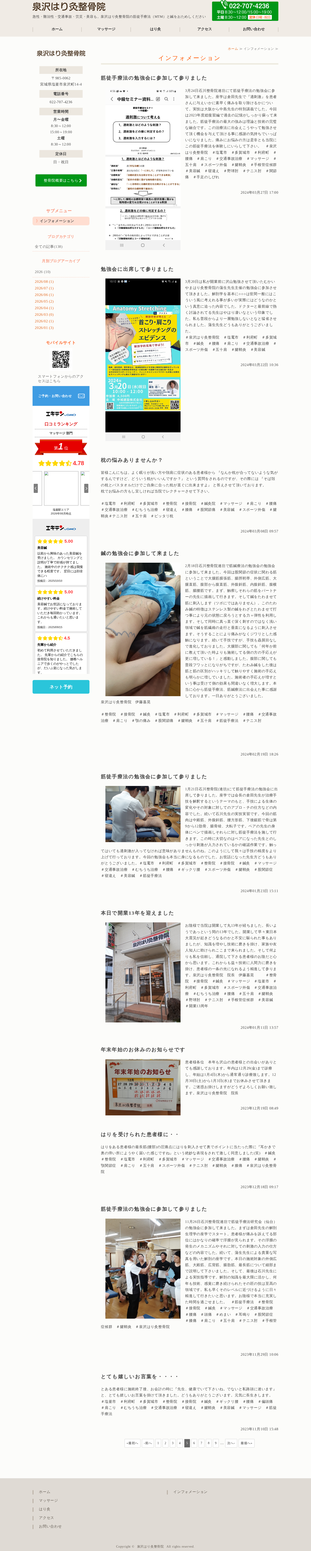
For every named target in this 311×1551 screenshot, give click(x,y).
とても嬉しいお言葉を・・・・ (140, 1376)
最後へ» (246, 1443)
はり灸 (155, 29)
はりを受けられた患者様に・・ (140, 1134)
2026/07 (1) (44, 288)
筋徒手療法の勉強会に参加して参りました (154, 78)
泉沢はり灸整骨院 (150, 1546)
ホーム (57, 29)
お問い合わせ (254, 29)
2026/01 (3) (44, 328)
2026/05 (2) (44, 301)
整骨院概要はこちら (61, 180)
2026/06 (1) (44, 295)
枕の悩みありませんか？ (132, 460)
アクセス (204, 29)
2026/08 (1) (44, 282)
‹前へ (148, 1443)
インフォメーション (57, 221)
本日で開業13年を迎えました (137, 913)
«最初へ (132, 1443)
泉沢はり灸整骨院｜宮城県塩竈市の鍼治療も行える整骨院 (69, 8)
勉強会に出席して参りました (137, 269)
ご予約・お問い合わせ (55, 396)
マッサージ (106, 29)
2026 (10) (43, 272)
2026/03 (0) (44, 314)
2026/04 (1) (44, 308)
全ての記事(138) (49, 246)
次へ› (231, 1443)
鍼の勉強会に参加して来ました (140, 553)
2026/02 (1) (44, 321)
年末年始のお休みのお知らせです (143, 1049)
